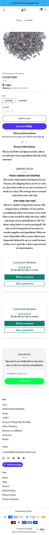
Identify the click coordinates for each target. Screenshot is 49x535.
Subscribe (24, 381)
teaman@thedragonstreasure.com (19, 452)
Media (5, 439)
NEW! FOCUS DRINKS (13, 409)
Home (5, 477)
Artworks (6, 435)
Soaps (5, 413)
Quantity (5, 107)
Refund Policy (9, 490)
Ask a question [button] (24, 283)
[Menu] (3, 10)
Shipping (6, 88)
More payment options (24, 133)
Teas (4, 405)
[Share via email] (26, 142)
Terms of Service (10, 499)
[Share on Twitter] (22, 142)
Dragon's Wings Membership (16, 422)
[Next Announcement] (45, 3)
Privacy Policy (9, 495)
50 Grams (23, 101)
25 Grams (9, 101)
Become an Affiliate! (12, 431)
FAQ (4, 482)
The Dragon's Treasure (13, 73)
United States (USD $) (23, 511)
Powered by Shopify (24, 528)
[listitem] (25, 3)
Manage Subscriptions (24, 146)
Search (5, 486)
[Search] (45, 9)
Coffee (5, 418)
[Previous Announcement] (4, 3)
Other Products (9, 426)
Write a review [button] (24, 277)
